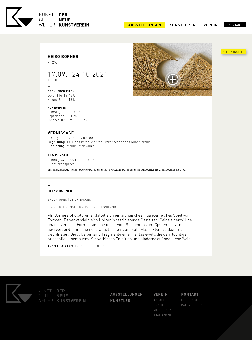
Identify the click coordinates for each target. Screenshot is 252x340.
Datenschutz (191, 305)
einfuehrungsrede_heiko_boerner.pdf (70, 169)
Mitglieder (162, 310)
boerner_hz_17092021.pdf (109, 169)
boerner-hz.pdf (135, 169)
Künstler (120, 300)
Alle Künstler (234, 51)
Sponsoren (162, 315)
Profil (159, 305)
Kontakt (235, 25)
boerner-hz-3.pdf (176, 169)
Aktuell (160, 300)
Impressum (190, 300)
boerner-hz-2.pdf (155, 169)
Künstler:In (182, 25)
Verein (211, 25)
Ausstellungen (144, 25)
